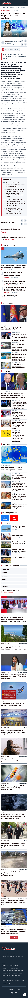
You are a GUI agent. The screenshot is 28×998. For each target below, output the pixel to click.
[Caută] (20, 3)
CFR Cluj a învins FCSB (10, 295)
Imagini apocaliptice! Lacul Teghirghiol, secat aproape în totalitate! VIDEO (11, 874)
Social (3, 269)
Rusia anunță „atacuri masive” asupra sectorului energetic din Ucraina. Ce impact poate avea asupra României (19, 487)
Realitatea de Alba (6, 975)
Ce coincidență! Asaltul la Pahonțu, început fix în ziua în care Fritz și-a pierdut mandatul (13, 845)
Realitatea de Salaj (16, 975)
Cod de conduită (19, 956)
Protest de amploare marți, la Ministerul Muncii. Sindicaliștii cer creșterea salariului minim (14, 274)
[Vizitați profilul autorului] (2, 42)
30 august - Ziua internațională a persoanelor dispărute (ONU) (12, 760)
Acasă (4, 7)
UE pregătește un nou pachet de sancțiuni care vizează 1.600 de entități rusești (11, 469)
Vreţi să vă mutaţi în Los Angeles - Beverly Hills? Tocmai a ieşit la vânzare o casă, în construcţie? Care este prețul (13, 649)
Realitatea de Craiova (6, 978)
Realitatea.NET (5, 965)
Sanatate (6, 292)
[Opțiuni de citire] (24, 994)
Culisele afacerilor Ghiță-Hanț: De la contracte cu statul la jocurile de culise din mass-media (18, 415)
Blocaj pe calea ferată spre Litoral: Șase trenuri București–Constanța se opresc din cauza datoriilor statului (16, 202)
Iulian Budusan (23, 615)
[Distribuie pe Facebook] (25, 40)
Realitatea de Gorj (6, 983)
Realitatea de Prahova (17, 973)
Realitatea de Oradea (19, 980)
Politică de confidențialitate (8, 956)
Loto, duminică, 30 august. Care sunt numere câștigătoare (18, 366)
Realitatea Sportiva (14, 965)
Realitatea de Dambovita (7, 970)
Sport (5, 297)
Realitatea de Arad (16, 41)
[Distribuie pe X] (25, 44)
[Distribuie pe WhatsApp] (22, 44)
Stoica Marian (23, 643)
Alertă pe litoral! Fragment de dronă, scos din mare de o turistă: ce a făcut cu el (13, 902)
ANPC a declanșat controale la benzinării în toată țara (19, 477)
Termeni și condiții (11, 954)
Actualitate (12, 7)
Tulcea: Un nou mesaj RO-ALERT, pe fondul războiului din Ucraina (12, 704)
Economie (6, 277)
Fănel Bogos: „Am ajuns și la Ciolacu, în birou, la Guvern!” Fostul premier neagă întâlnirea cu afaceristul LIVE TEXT (15, 193)
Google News (9, 239)
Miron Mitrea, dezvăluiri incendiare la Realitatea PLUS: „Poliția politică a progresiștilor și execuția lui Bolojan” (19, 405)
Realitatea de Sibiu (18, 970)
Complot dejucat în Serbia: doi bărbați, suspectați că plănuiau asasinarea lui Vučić (15, 184)
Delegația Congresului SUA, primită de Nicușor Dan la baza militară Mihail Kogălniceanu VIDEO (19, 425)
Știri (7, 7)
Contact (3, 954)
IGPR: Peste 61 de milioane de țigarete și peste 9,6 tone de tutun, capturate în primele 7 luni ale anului (13, 931)
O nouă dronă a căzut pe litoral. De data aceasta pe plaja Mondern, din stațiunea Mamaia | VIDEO (13, 816)
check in (4, 232)
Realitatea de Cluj (14, 968)
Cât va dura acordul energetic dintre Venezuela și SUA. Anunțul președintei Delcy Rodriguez (13, 676)
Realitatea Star (5, 968)
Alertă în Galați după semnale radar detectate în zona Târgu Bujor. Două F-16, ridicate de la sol (13, 267)
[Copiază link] (22, 40)
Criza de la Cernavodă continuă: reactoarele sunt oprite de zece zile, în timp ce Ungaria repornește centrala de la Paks (15, 282)
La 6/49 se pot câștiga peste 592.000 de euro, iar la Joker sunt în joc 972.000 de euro (13, 788)
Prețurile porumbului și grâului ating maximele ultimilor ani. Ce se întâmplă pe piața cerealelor (19, 498)
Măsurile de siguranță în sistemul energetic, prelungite (19, 506)
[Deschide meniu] (25, 3)
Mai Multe (14, 937)
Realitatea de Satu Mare (18, 978)
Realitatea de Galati (6, 973)
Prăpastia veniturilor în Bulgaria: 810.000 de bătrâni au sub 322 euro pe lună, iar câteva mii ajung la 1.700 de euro (15, 211)
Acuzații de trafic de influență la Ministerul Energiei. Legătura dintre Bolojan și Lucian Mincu (13, 732)
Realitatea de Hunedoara (7, 980)
